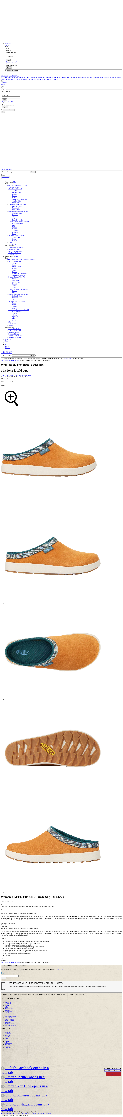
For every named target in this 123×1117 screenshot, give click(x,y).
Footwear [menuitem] (11, 235)
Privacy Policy (68, 358)
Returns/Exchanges (11, 1016)
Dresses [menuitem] (10, 325)
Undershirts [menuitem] (15, 208)
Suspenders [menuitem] (15, 230)
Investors (7, 1046)
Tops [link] (13, 261)
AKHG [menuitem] (7, 346)
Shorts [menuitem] (14, 287)
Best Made (8, 1037)
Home (3, 360)
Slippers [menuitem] (14, 241)
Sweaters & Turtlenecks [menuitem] (19, 199)
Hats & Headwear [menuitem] (17, 223)
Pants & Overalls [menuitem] (17, 220)
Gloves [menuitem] (14, 228)
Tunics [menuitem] (14, 270)
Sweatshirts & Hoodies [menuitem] (19, 275)
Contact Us (8, 1002)
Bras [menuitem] (13, 292)
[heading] (63, 556)
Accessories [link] (20, 222)
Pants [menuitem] (14, 279)
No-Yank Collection (14, 329)
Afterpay (7, 1010)
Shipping (7, 1005)
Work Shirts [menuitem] (16, 203)
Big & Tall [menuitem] (11, 242)
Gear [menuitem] (6, 341)
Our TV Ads (8, 1044)
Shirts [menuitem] (10, 189)
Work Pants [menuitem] (15, 280)
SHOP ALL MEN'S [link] (11, 185)
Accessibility (8, 1011)
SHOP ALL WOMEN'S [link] (12, 260)
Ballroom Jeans (13, 254)
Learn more (38, 994)
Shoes (18, 360)
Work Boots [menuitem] (16, 237)
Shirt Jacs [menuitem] (15, 218)
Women (7, 360)
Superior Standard (10, 1025)
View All (22, 187)
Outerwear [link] (18, 211)
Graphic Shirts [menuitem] (16, 201)
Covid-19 (7, 1047)
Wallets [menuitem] (14, 227)
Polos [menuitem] (14, 197)
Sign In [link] (7, 45)
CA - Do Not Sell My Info (36, 1113)
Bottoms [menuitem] (11, 187)
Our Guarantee (9, 1023)
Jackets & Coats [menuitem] (17, 213)
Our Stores (8, 1035)
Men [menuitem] (14, 182)
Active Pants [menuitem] (16, 282)
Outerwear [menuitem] (11, 211)
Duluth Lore (8, 1043)
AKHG (6, 1038)
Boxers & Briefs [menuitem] (17, 206)
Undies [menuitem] (14, 291)
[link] (63, 40)
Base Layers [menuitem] (16, 209)
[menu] (61, 21)
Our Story (7, 1032)
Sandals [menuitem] (14, 306)
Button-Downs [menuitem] (16, 192)
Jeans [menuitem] (14, 285)
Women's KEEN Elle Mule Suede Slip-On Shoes (16, 375)
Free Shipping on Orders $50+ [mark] (10, 76)
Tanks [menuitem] (14, 265)
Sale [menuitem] (6, 342)
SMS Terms (8, 1013)
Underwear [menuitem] (12, 204)
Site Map (48, 1113)
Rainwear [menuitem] (15, 215)
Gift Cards (8, 1022)
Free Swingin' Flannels (15, 251)
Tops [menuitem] (10, 261)
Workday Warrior (13, 332)
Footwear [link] (18, 235)
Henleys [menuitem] (14, 196)
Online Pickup (9, 1008)
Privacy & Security (6, 1113)
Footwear (13, 360)
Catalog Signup (9, 1019)
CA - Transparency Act (20, 1113)
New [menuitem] (6, 344)
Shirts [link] (14, 189)
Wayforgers (8, 1033)
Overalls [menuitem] (14, 284)
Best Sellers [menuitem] (12, 244)
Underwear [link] (19, 204)
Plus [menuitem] (9, 322)
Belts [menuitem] (13, 225)
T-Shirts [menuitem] (14, 190)
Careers (7, 1041)
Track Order (8, 1004)
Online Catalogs (9, 1020)
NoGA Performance (14, 330)
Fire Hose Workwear (14, 253)
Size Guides (8, 1017)
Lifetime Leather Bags (15, 336)
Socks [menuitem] (14, 234)
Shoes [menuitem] (14, 239)
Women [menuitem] (15, 256)
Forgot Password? (11, 62)
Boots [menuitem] (14, 303)
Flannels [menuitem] (14, 194)
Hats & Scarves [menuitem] (17, 311)
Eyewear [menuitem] (15, 232)
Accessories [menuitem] (12, 222)
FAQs (6, 1007)
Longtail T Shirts (13, 249)
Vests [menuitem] (13, 216)
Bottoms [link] (16, 187)
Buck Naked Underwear (15, 247)
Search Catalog (7, 172)
